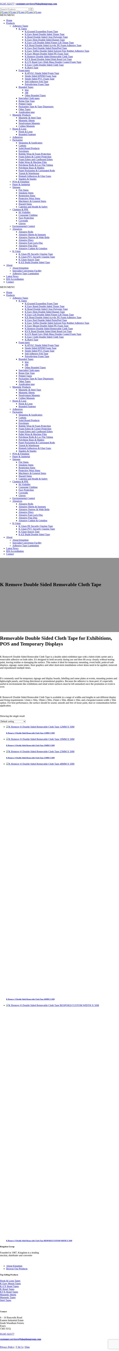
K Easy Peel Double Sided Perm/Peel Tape (46, 48)
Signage (16, 187)
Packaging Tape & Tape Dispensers (36, 106)
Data (27, 1347)
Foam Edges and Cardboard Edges (36, 159)
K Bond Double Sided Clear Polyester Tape (46, 37)
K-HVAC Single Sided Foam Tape (42, 73)
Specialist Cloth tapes (29, 98)
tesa (27, 90)
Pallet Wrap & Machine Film (33, 162)
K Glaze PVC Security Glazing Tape (37, 257)
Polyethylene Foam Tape (37, 84)
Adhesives (17, 137)
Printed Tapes (25, 103)
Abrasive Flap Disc (28, 245)
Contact (10, 282)
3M (26, 92)
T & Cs (19, 1347)
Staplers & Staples (27, 179)
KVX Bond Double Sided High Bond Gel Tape (48, 59)
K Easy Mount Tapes (10, 1283)
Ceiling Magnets (27, 126)
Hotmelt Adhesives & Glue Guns (35, 176)
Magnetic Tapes (7, 1297)
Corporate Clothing (28, 215)
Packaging (17, 140)
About (9, 265)
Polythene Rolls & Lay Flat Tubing (36, 165)
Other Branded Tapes (35, 95)
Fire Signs (24, 190)
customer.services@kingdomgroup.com (36, 3)
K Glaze (16, 251)
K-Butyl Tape (31, 67)
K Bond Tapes (7, 1289)
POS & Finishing (20, 181)
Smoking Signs (26, 193)
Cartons (22, 145)
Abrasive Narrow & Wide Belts (34, 237)
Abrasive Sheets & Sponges (32, 234)
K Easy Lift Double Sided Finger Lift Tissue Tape (49, 42)
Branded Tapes (26, 87)
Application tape (27, 112)
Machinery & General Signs (32, 201)
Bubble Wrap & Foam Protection (35, 154)
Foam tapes (24, 70)
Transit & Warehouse (29, 173)
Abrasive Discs (26, 240)
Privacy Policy (7, 1347)
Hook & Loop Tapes (10, 1280)
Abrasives (17, 229)
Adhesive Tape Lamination (25, 273)
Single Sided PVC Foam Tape (39, 78)
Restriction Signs (27, 195)
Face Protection (26, 218)
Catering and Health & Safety (33, 206)
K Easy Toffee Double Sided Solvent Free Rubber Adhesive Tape (57, 51)
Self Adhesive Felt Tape (36, 81)
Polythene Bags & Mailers (31, 167)
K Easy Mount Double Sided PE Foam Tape (46, 53)
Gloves (22, 223)
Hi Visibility (25, 212)
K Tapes (23, 28)
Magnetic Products (21, 115)
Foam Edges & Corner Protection (35, 156)
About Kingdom (20, 268)
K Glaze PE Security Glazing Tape (36, 254)
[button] (7, 15)
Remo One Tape (27, 101)
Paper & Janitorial (21, 184)
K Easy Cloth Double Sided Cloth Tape (44, 65)
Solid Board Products (29, 148)
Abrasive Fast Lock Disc (31, 243)
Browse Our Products (16, 1268)
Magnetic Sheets (27, 120)
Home (9, 20)
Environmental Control (23, 226)
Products (10, 23)
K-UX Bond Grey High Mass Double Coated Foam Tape (53, 62)
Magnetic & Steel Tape (30, 117)
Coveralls (23, 220)
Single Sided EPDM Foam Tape (40, 76)
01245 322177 (7, 3)
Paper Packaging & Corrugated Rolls (37, 170)
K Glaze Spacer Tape (29, 259)
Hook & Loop (19, 129)
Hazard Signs (25, 204)
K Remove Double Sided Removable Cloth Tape (49, 56)
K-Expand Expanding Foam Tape (41, 31)
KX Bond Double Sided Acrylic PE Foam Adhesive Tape (53, 45)
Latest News (12, 276)
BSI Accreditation (15, 279)
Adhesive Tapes (20, 26)
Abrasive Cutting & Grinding (33, 248)
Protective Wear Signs (29, 198)
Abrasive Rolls (26, 231)
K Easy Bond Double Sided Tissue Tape (44, 34)
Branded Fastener (27, 134)
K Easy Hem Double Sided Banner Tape (45, 39)
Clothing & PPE (20, 209)
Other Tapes (25, 109)
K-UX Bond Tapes (9, 1286)
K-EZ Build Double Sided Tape (34, 262)
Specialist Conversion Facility (27, 270)
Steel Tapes (5, 1300)
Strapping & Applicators (30, 142)
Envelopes (24, 151)
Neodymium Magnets (29, 123)
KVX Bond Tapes (9, 1292)
